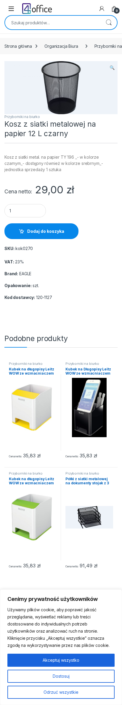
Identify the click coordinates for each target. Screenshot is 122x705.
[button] (112, 67)
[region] (61, 647)
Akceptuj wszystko (61, 660)
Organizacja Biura (61, 46)
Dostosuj (61, 676)
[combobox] (52, 22)
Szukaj (108, 22)
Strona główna (18, 46)
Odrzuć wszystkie (61, 692)
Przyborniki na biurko (22, 116)
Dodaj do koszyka (45, 231)
